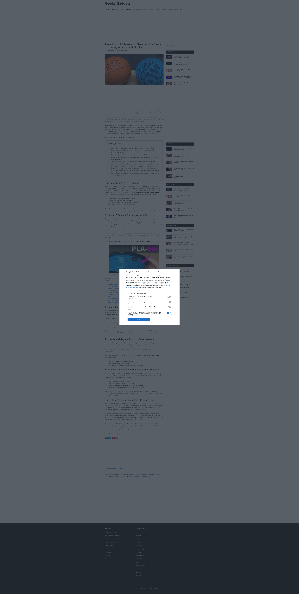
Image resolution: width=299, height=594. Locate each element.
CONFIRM (139, 319)
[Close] (176, 272)
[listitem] (149, 293)
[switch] (169, 297)
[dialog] (149, 297)
